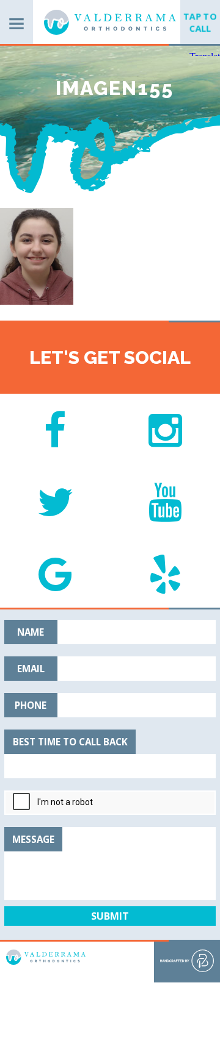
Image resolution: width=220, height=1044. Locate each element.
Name (30, 632)
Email (31, 668)
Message (33, 839)
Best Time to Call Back (70, 742)
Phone (30, 705)
